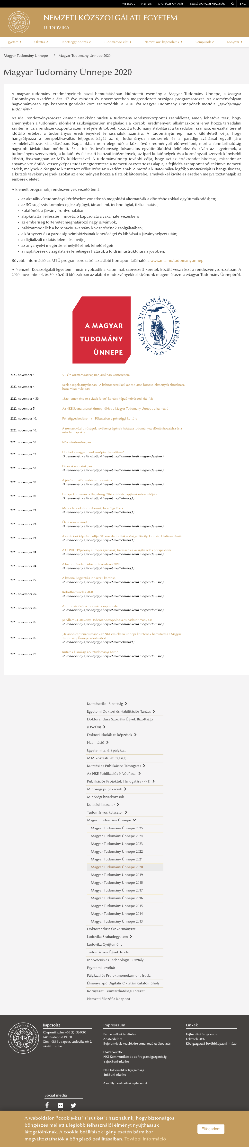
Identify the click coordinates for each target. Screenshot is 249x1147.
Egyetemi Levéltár (101, 968)
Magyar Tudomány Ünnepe (27, 56)
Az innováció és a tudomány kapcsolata (89, 606)
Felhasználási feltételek (119, 1034)
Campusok (204, 42)
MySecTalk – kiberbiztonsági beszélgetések (92, 508)
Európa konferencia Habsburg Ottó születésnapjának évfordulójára (109, 494)
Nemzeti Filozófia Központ (108, 999)
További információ (145, 1139)
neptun (146, 4)
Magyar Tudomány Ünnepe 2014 (117, 914)
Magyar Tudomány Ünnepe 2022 (117, 852)
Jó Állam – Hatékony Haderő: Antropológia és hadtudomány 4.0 (106, 620)
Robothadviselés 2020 (77, 592)
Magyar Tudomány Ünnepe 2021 (117, 859)
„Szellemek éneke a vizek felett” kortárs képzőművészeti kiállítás (107, 398)
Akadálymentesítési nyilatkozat (125, 1083)
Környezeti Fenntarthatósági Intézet (116, 991)
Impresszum (114, 1025)
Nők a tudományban (76, 442)
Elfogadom (211, 1129)
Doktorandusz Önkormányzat (111, 929)
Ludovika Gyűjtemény (104, 945)
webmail (128, 4)
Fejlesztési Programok (201, 1034)
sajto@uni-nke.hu (116, 1061)
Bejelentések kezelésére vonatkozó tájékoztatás (137, 1043)
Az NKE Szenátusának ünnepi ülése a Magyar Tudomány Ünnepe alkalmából (115, 408)
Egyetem (13, 42)
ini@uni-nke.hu (115, 1074)
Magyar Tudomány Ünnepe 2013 (117, 922)
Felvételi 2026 (195, 1039)
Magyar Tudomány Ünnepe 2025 (117, 828)
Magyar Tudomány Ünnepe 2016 (117, 898)
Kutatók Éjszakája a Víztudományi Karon (90, 652)
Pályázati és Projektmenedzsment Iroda (119, 976)
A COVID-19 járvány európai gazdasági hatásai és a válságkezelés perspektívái (116, 550)
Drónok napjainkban (77, 466)
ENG (243, 4)
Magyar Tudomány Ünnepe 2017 (117, 890)
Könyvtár (233, 42)
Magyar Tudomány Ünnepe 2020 (84, 56)
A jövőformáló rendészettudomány (87, 480)
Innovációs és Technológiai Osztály (115, 960)
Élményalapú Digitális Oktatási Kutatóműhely (123, 983)
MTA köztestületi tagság (106, 758)
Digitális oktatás (170, 4)
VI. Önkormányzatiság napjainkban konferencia (96, 375)
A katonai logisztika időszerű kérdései (89, 578)
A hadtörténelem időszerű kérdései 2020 (90, 564)
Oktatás (40, 42)
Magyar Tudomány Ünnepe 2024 (117, 836)
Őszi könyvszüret (74, 522)
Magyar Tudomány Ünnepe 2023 (117, 844)
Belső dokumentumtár (207, 4)
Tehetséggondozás (75, 42)
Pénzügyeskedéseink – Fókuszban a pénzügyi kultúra (99, 418)
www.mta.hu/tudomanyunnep (177, 261)
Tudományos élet (116, 42)
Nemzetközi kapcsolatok (162, 42)
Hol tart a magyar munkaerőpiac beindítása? (93, 452)
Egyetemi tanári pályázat (106, 750)
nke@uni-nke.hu (54, 1046)
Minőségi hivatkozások (105, 797)
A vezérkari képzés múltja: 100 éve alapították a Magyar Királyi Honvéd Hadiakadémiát (122, 536)
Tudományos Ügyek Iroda (108, 952)
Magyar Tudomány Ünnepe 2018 (117, 883)
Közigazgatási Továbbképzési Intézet (211, 1043)
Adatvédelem (112, 1039)
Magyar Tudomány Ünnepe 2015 (117, 906)
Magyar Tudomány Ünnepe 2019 (117, 875)
